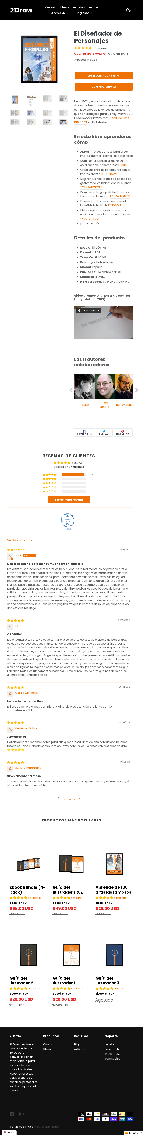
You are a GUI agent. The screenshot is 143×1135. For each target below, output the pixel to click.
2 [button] (64, 799)
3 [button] (70, 799)
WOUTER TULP (90, 219)
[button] (83, 48)
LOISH (122, 165)
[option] (84, 392)
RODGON (114, 205)
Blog (77, 1044)
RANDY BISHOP (120, 196)
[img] (15, 550)
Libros (47, 1049)
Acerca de (112, 1049)
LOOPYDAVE (109, 174)
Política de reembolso (112, 1056)
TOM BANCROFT (91, 187)
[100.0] (67, 520)
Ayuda (109, 1044)
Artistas (79, 1049)
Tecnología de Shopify (46, 1127)
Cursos (48, 1044)
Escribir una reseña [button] (69, 500)
